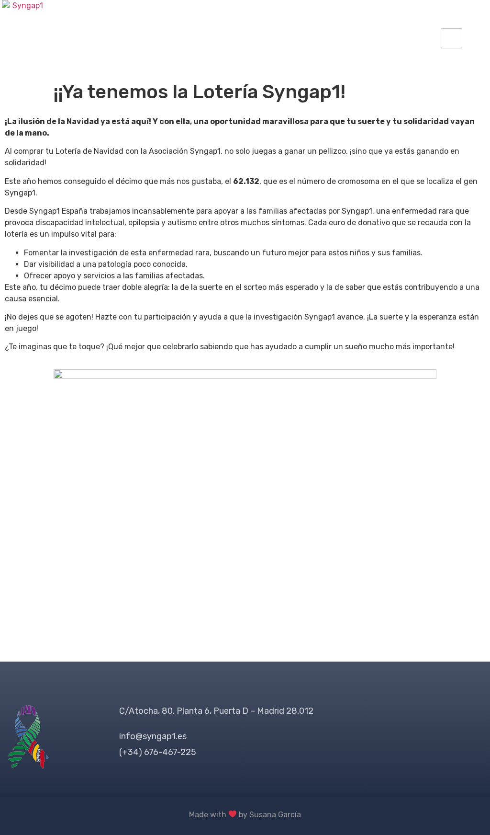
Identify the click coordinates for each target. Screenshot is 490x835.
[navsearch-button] (474, 38)
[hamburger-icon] (451, 38)
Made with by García (245, 814)
